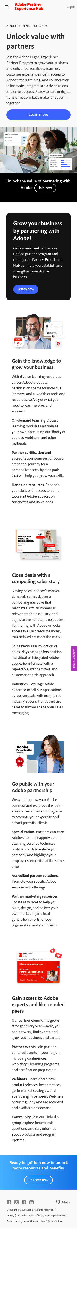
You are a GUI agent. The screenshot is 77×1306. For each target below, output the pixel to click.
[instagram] (16, 1202)
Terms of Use (35, 1215)
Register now (38, 1180)
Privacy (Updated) (16, 1215)
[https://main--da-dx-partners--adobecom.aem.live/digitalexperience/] (29, 6)
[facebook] (9, 1202)
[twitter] (24, 1202)
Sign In (71, 7)
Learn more (38, 114)
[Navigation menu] (6, 6)
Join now (45, 188)
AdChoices (56, 1221)
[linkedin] (31, 1202)
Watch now (26, 289)
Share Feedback (73, 658)
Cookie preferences (55, 1215)
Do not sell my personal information (26, 1221)
